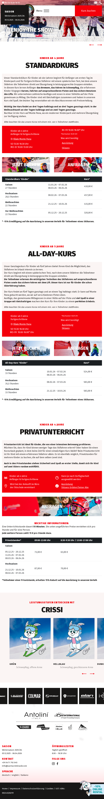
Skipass (66, 148)
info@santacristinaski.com (14, 766)
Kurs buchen (88, 10)
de (6, 775)
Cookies (49, 788)
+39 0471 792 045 (9, 762)
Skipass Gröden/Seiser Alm (75, 487)
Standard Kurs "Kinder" (26, 164)
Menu (39, 10)
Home (5, 788)
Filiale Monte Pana (22, 139)
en (15, 775)
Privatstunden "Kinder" (52, 506)
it (24, 775)
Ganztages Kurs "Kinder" (26, 348)
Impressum (15, 788)
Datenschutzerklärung (33, 788)
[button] (91, 45)
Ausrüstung (67, 143)
